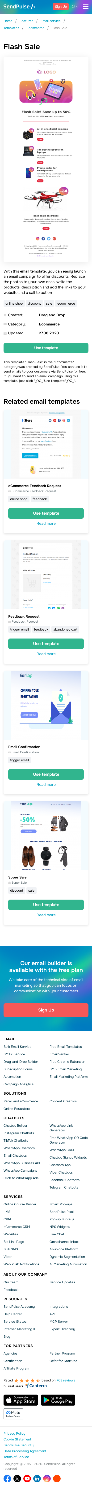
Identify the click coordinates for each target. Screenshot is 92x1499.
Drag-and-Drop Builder (21, 1062)
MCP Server (59, 1321)
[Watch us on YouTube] (27, 1479)
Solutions (15, 1093)
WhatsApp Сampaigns (20, 1170)
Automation (12, 1077)
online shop (14, 303)
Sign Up (61, 6)
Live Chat (57, 1234)
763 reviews (66, 1380)
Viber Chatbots (61, 1172)
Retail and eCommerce (21, 1101)
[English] (76, 6)
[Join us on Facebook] (7, 1479)
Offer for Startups (63, 1361)
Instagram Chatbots (19, 1133)
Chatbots (14, 1118)
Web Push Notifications (21, 1264)
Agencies (10, 1353)
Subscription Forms (18, 1069)
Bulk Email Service (17, 1047)
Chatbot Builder (15, 1125)
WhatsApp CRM (62, 1150)
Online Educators (17, 1109)
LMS (7, 1212)
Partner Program (62, 1353)
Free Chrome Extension (67, 1062)
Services (13, 1196)
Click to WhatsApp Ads (21, 1178)
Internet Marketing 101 (21, 1329)
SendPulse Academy (19, 1306)
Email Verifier (59, 1054)
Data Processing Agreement (25, 1451)
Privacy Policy (14, 1434)
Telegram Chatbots (64, 1187)
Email (9, 1039)
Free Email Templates (66, 1047)
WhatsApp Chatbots (19, 1148)
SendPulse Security (18, 1445)
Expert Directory (62, 1329)
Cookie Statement (17, 1439)
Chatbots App (60, 1165)
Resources (15, 1299)
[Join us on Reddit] (57, 1479)
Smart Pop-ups (61, 1204)
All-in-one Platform (64, 1249)
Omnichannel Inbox (64, 1242)
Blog (7, 1336)
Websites (11, 1234)
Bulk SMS (11, 1249)
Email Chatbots (15, 1155)
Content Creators (63, 1101)
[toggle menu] (85, 6)
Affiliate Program (16, 1368)
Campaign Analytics (18, 1084)
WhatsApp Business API (22, 1163)
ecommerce (66, 303)
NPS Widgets (60, 1227)
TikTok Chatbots (16, 1140)
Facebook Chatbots (64, 1180)
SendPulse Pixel (62, 1212)
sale (49, 303)
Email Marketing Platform (69, 1077)
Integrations (59, 1306)
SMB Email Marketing (66, 1069)
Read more (46, 523)
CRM (7, 1219)
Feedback (11, 1290)
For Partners (18, 1346)
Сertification (13, 1361)
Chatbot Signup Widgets (68, 1157)
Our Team (11, 1282)
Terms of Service (16, 1457)
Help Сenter (13, 1314)
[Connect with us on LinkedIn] (37, 1479)
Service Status (15, 1321)
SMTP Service (14, 1054)
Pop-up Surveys (62, 1219)
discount (34, 303)
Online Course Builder (20, 1204)
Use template (46, 347)
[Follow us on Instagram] (47, 1479)
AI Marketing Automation (68, 1264)
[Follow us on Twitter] (17, 1479)
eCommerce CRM (17, 1227)
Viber (8, 1257)
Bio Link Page (14, 1242)
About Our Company (25, 1274)
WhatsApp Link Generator (61, 1127)
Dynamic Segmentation (67, 1257)
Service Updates (62, 1282)
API (52, 1314)
